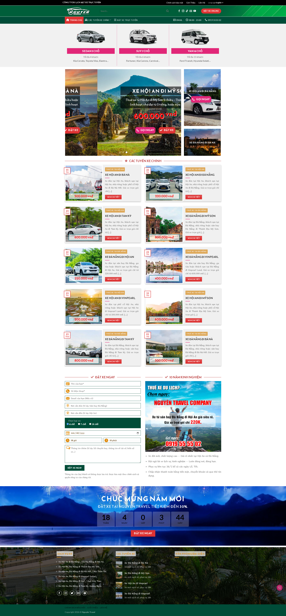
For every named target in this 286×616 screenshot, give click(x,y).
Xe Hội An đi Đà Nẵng (199, 174)
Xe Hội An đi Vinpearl (120, 298)
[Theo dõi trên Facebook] (179, 11)
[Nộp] (167, 11)
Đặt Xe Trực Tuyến (127, 20)
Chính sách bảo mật (174, 2)
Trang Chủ (76, 20)
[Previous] (71, 112)
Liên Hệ (202, 2)
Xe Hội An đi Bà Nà (117, 174)
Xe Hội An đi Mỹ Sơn (199, 298)
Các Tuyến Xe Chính (98, 20)
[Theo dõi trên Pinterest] (84, 593)
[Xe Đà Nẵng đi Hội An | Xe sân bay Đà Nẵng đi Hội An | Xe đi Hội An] (80, 11)
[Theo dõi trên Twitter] (72, 593)
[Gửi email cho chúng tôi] (191, 11)
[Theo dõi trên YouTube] (194, 11)
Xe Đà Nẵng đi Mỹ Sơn (200, 216)
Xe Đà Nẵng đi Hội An (119, 257)
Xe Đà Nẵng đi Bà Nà (199, 339)
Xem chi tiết (113, 197)
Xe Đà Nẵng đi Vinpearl (202, 257)
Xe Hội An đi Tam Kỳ (118, 216)
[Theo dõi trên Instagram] (183, 11)
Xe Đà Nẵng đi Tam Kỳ (119, 339)
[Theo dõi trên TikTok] (187, 11)
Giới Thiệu (190, 2)
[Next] (175, 112)
